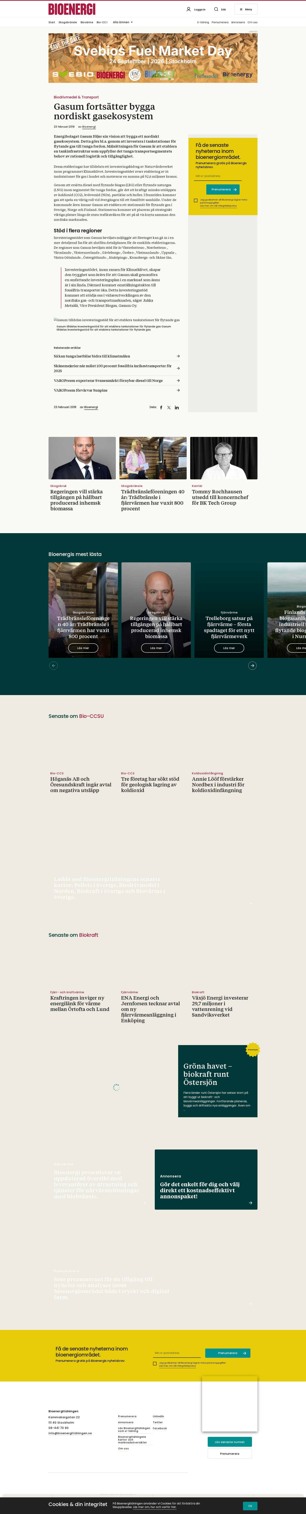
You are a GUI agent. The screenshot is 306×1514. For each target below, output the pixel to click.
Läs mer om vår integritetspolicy (218, 205)
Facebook (160, 1428)
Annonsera (238, 22)
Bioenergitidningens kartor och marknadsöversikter (132, 1439)
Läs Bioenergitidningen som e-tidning (134, 1430)
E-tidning (203, 22)
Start (52, 22)
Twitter (158, 1422)
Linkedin (158, 1416)
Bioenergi (89, 126)
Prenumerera (220, 22)
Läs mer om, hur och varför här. (155, 1507)
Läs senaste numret (230, 1442)
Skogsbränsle (68, 22)
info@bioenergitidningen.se (70, 1433)
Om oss (252, 22)
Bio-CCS (102, 22)
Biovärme (87, 22)
